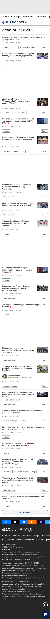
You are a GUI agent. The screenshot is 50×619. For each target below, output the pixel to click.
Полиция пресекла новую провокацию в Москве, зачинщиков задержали (18, 350)
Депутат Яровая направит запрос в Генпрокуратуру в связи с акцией (17, 204)
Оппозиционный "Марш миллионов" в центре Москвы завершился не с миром (18, 480)
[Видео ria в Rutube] (41, 522)
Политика (6, 536)
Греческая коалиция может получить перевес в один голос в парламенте (23, 428)
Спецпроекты (8, 540)
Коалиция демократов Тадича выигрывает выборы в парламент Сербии (17, 270)
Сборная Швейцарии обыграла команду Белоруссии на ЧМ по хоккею (15, 223)
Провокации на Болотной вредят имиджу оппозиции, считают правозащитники (16, 288)
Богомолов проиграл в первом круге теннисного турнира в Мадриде (23, 38)
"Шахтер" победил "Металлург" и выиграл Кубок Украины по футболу (23, 412)
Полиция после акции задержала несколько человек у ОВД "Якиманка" (16, 187)
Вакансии (6, 549)
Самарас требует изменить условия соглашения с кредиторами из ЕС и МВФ (18, 121)
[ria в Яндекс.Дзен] (15, 522)
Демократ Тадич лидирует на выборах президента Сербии (24, 306)
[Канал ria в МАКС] (6, 522)
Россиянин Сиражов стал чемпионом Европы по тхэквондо (23, 497)
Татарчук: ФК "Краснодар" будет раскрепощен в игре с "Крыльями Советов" (17, 368)
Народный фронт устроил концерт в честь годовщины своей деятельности (17, 462)
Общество (16, 536)
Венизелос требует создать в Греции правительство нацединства (18, 444)
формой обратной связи (23, 589)
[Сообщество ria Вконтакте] (24, 522)
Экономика (27, 536)
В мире (36, 536)
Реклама (19, 540)
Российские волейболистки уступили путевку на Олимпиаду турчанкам (18, 55)
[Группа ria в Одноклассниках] (32, 522)
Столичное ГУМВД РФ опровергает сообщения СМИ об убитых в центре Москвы (18, 394)
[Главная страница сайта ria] (14, 22)
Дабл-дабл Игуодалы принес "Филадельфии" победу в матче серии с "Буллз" (16, 101)
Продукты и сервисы (34, 540)
